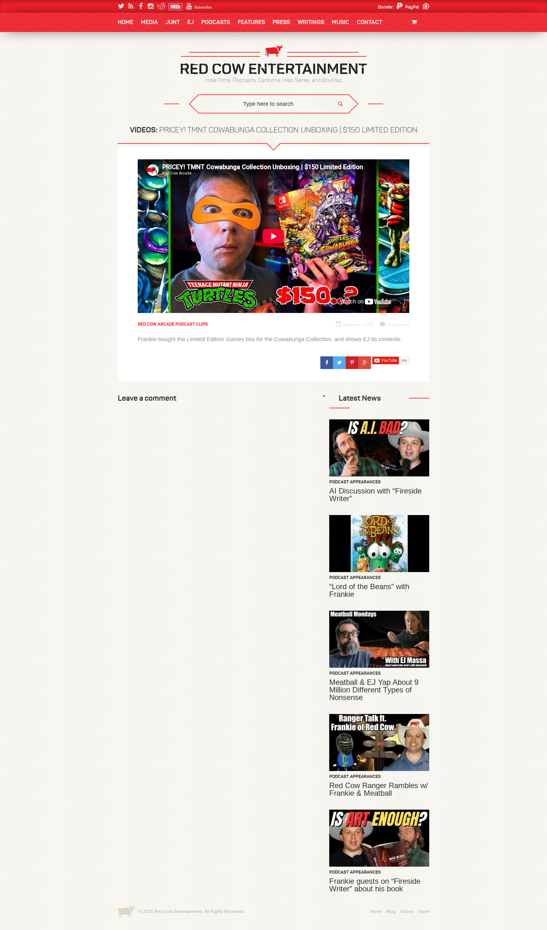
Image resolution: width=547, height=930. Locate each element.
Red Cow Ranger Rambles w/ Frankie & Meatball (378, 789)
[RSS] (131, 6)
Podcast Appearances (355, 482)
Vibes (164, 122)
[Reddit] (160, 6)
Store (423, 911)
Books (134, 41)
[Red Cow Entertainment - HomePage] (273, 60)
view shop (406, 74)
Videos (407, 911)
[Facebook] (140, 6)
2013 (130, 70)
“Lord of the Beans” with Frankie (369, 590)
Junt (417, 62)
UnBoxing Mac (141, 122)
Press (281, 22)
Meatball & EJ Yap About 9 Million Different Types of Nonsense (373, 689)
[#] (326, 362)
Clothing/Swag (405, 37)
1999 (152, 83)
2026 (130, 57)
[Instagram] (150, 6)
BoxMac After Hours (149, 109)
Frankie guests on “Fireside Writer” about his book (374, 885)
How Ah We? (222, 122)
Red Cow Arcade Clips (334, 122)
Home (125, 22)
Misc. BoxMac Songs (146, 57)
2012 (152, 70)
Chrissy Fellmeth (145, 96)
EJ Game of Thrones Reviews (220, 117)
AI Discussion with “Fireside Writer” (375, 494)
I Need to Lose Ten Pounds (152, 57)
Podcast (389, 57)
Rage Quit (213, 117)
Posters (413, 56)
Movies (415, 43)
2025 (153, 57)
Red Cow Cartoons (146, 83)
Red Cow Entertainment (178, 911)
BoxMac (134, 96)
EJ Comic (134, 70)
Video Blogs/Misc (391, 57)
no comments (398, 324)
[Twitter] (121, 6)
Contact (369, 22)
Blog (391, 911)
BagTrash (136, 83)
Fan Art (133, 57)
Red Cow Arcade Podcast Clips (173, 324)
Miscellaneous (141, 70)
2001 (400, 70)
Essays (162, 41)
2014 (399, 57)
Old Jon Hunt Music (145, 57)
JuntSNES (178, 117)
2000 (130, 83)
